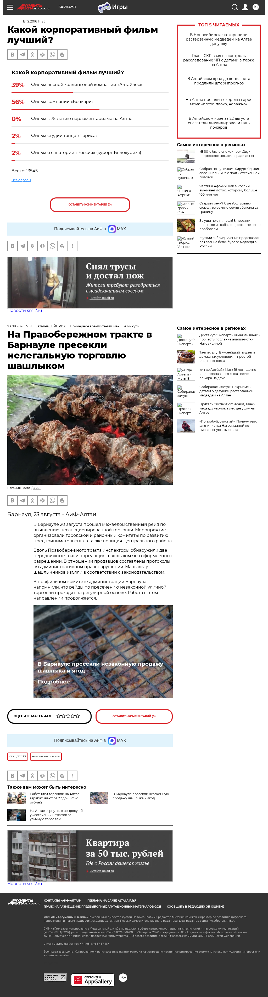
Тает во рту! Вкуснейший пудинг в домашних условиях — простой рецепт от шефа (227, 356)
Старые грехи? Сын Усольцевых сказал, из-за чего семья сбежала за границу (228, 207)
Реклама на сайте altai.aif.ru (111, 900)
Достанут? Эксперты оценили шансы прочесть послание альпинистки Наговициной (229, 339)
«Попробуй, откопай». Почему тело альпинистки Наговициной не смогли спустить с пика (228, 425)
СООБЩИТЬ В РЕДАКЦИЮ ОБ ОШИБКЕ (195, 906)
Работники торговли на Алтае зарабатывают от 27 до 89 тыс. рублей (54, 798)
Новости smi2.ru (24, 310)
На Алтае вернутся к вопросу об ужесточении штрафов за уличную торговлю (56, 815)
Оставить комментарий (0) (90, 204)
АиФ (37, 488)
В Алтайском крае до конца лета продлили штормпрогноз (218, 81)
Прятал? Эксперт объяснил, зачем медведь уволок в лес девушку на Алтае (227, 408)
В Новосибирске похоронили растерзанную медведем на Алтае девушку (219, 39)
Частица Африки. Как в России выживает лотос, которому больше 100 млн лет (228, 190)
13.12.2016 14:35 (34, 21)
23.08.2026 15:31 (19, 326)
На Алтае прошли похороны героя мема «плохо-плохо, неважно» (219, 102)
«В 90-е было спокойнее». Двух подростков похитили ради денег (227, 154)
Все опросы (21, 180)
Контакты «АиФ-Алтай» (62, 900)
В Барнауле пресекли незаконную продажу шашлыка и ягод (100, 667)
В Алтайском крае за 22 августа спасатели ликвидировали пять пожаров (219, 123)
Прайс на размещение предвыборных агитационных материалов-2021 (102, 906)
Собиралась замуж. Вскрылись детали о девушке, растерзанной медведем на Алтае (226, 391)
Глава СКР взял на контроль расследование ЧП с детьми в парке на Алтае (218, 60)
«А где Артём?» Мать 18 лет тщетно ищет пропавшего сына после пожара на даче (227, 374)
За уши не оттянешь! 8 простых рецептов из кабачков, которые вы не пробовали (229, 225)
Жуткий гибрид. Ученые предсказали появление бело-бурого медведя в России (229, 242)
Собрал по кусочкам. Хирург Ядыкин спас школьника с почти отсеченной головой (229, 173)
